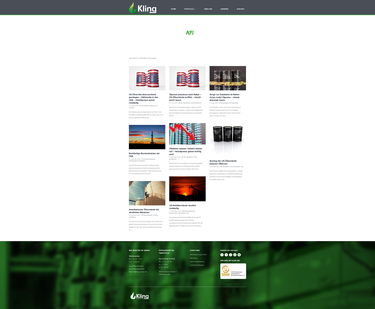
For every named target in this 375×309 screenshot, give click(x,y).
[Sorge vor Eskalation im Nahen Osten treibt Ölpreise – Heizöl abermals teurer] (228, 78)
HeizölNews (141, 82)
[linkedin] (235, 254)
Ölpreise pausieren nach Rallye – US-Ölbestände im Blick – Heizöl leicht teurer (187, 74)
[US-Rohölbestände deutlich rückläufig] (187, 188)
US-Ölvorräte (155, 82)
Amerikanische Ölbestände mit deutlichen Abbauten (147, 190)
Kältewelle (148, 82)
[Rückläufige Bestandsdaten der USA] (147, 137)
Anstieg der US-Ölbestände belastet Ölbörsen (227, 137)
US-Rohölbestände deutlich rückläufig (187, 185)
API (136, 82)
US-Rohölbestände (193, 82)
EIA (179, 82)
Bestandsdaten (150, 140)
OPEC (189, 137)
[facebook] (226, 254)
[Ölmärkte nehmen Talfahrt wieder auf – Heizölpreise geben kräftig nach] (187, 133)
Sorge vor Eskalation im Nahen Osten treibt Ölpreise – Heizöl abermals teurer (227, 74)
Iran (229, 82)
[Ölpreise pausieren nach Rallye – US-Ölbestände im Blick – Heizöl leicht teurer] (187, 78)
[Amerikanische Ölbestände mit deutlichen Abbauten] (147, 193)
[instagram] (222, 254)
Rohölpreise (195, 137)
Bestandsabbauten (139, 140)
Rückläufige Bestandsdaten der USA (147, 134)
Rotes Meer (234, 82)
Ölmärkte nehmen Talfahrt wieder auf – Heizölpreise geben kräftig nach (187, 130)
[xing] (239, 254)
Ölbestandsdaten (231, 143)
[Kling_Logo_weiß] (142, 2)
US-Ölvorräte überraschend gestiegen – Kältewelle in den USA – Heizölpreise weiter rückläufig (147, 74)
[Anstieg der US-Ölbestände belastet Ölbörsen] (228, 140)
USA (238, 143)
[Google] (230, 254)
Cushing (149, 196)
